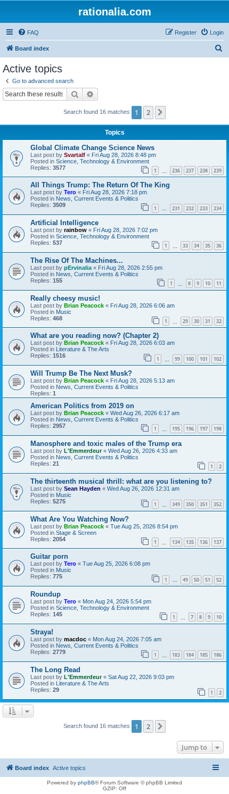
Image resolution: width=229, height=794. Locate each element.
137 (218, 542)
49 (185, 579)
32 (219, 321)
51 (207, 579)
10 (207, 283)
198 (218, 428)
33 (185, 245)
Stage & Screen (76, 533)
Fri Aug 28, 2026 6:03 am (142, 343)
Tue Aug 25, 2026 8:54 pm (144, 526)
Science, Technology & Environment (102, 161)
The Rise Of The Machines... (76, 260)
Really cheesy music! (65, 298)
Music (63, 312)
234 (218, 208)
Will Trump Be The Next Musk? (81, 373)
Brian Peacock (84, 305)
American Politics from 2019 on (82, 406)
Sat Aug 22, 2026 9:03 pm (141, 677)
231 (176, 208)
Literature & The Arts (82, 349)
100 (190, 358)
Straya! (41, 632)
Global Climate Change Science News (92, 148)
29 (185, 321)
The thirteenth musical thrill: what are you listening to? (121, 481)
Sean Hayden (82, 488)
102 (218, 358)
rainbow (75, 230)
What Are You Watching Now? (79, 519)
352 (218, 504)
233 (204, 208)
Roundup (45, 594)
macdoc (75, 639)
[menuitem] (28, 32)
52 (219, 579)
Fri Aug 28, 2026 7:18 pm (115, 192)
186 (218, 654)
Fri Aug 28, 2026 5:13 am (142, 380)
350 (190, 504)
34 (196, 245)
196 (190, 428)
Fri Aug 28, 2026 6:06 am (142, 305)
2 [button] (148, 112)
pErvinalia (78, 267)
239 (218, 170)
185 (204, 654)
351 (204, 504)
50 (196, 579)
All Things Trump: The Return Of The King (100, 185)
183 (176, 654)
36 (219, 245)
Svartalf (74, 155)
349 (176, 504)
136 (204, 542)
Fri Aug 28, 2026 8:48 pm (124, 155)
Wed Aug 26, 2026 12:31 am (143, 488)
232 (190, 208)
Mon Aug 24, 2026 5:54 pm (117, 601)
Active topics (69, 768)
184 (190, 654)
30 (196, 321)
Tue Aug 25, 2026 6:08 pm (116, 563)
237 (190, 170)
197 (204, 428)
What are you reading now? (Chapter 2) (94, 336)
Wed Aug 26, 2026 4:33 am (142, 451)
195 (176, 428)
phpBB (86, 782)
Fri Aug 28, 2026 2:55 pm (130, 267)
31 (207, 321)
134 (176, 542)
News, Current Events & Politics (97, 198)
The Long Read (55, 670)
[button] (160, 112)
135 (190, 542)
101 (204, 358)
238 (204, 170)
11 (219, 283)
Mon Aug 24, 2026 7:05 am (127, 639)
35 (207, 245)
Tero (70, 192)
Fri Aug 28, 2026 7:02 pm (125, 230)
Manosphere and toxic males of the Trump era (106, 444)
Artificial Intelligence (64, 223)
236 (176, 170)
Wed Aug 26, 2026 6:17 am (144, 413)
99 (177, 358)
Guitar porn (49, 556)
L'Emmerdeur (83, 451)
